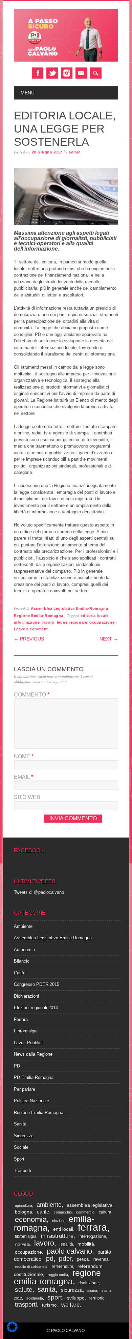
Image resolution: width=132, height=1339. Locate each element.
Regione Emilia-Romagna (38, 616)
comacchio (63, 1212)
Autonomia (24, 949)
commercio (85, 1212)
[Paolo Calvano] (66, 60)
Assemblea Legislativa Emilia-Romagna (69, 608)
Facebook (37, 73)
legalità (66, 1244)
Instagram (66, 73)
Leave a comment (31, 629)
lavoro (48, 622)
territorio (97, 1298)
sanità (47, 1289)
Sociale (21, 1147)
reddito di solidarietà (31, 1266)
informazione (27, 622)
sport (54, 1297)
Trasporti (22, 1170)
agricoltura (23, 1205)
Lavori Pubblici (28, 1042)
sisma (92, 1290)
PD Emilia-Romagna (33, 1077)
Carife (19, 972)
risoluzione (89, 1283)
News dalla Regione (33, 1054)
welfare (70, 1305)
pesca (83, 1259)
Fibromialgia (26, 1030)
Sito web (27, 797)
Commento (31, 694)
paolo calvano (69, 1251)
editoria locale (94, 616)
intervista (22, 1244)
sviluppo (76, 1298)
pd (49, 1258)
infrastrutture (57, 1236)
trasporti (26, 1304)
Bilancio (21, 961)
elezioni (58, 1221)
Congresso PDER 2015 (36, 984)
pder (65, 1258)
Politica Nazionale (31, 1100)
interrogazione (92, 1236)
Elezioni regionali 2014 (36, 1007)
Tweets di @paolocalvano (39, 892)
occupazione (101, 622)
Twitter (52, 73)
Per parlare (24, 1089)
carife (43, 1212)
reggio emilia (58, 1275)
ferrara (92, 1227)
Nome (24, 756)
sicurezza (72, 1290)
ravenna (101, 1259)
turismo (49, 1305)
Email (81, 73)
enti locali (63, 1229)
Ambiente (23, 926)
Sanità (20, 1124)
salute (23, 1289)
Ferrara (21, 1019)
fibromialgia (26, 1236)
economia (31, 1219)
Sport (19, 1159)
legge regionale (72, 622)
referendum (62, 1266)
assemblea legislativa (89, 1205)
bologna (23, 1212)
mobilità (86, 1244)
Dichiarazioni (26, 996)
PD (17, 1066)
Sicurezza (24, 1135)
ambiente (49, 1204)
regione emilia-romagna (57, 1277)
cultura (105, 1212)
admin (75, 152)
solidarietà (34, 1298)
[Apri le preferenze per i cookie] (12, 1330)
